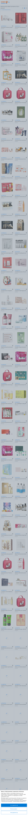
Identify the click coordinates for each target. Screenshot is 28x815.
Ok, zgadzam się (14, 805)
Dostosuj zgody (13, 808)
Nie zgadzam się (14, 812)
